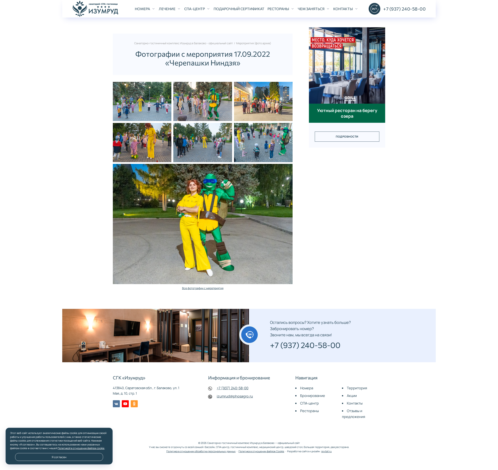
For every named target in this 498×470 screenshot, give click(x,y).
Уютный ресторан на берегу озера (347, 113)
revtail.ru (326, 451)
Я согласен (59, 457)
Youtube (125, 403)
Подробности (347, 136)
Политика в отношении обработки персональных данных (201, 451)
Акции (352, 395)
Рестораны (309, 410)
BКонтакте (116, 403)
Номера (306, 388)
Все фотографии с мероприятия (203, 288)
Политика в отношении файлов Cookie (261, 451)
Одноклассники (134, 403)
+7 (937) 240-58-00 (232, 388)
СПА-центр (309, 403)
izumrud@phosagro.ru (235, 396)
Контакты (355, 403)
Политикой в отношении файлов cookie (81, 448)
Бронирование (312, 395)
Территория (357, 388)
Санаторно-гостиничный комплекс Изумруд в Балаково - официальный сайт (95, 9)
